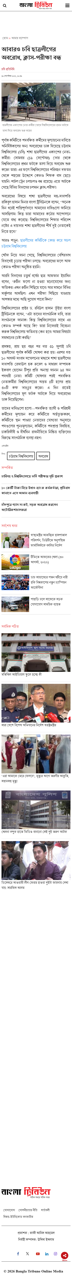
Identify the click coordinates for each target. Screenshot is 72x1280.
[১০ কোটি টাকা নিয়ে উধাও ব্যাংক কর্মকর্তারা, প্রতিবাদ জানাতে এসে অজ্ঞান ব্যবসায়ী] (36, 493)
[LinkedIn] (46, 1254)
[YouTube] (38, 1254)
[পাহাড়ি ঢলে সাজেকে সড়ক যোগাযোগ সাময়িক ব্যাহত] (36, 605)
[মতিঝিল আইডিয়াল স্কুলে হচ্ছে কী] (36, 657)
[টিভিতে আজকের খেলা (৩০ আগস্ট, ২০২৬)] (36, 563)
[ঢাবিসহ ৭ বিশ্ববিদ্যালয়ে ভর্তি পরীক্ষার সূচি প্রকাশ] (36, 479)
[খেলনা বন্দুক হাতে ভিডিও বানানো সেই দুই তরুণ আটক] (36, 814)
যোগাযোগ (9, 1210)
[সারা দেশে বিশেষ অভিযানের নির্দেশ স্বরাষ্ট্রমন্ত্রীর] (36, 708)
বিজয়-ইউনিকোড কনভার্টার (18, 1216)
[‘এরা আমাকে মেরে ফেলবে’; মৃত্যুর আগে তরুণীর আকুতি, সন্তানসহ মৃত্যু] (36, 761)
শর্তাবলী (45, 1210)
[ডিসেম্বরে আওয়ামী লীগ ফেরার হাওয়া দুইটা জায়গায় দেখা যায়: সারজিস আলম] (36, 866)
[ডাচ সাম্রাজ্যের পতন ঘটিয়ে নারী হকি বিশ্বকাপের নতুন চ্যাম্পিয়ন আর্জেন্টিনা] (36, 584)
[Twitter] (27, 1254)
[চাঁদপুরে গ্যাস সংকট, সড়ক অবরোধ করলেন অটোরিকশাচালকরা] (36, 510)
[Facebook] (18, 1254)
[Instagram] (55, 1254)
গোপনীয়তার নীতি (27, 1210)
